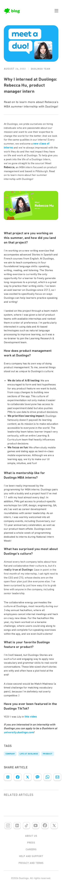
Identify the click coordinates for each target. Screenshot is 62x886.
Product (47, 754)
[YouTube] (35, 825)
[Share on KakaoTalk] (37, 777)
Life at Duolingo (29, 754)
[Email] (57, 777)
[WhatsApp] (47, 777)
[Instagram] (8, 825)
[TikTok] (26, 825)
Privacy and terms (31, 863)
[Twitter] (28, 777)
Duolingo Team (40, 68)
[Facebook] (18, 777)
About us (31, 835)
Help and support (31, 856)
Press (31, 842)
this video (30, 716)
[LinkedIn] (8, 777)
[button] (56, 10)
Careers (31, 849)
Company (10, 754)
